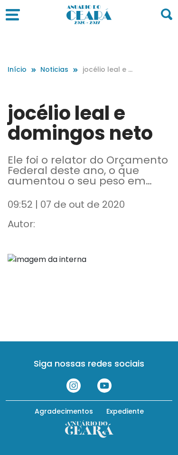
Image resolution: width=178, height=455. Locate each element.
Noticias (54, 69)
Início (17, 69)
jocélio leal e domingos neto (108, 70)
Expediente (125, 411)
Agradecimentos (64, 411)
